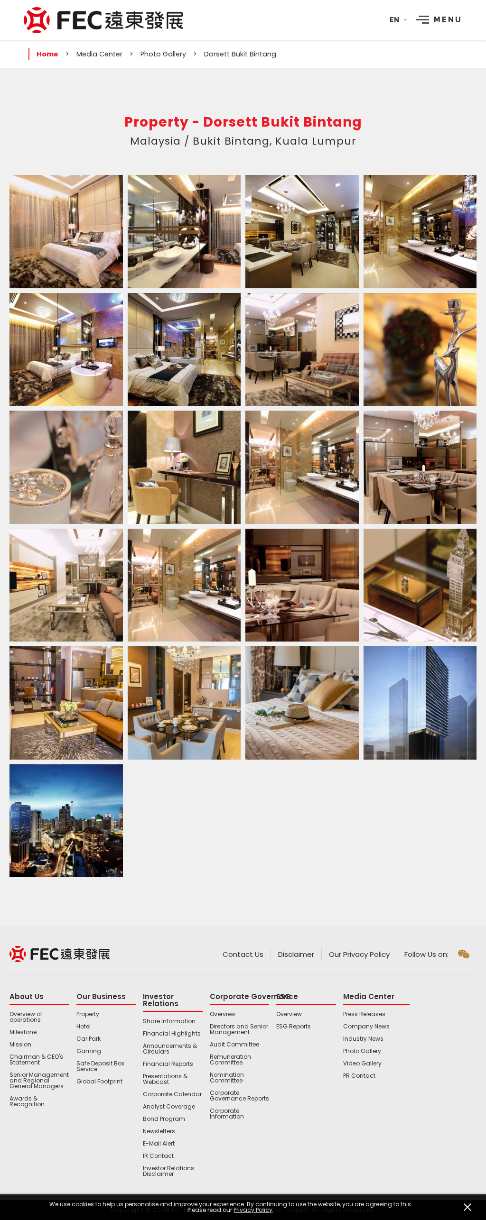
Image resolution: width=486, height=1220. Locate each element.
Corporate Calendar (172, 1094)
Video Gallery (362, 1063)
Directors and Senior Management (239, 1029)
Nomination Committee (227, 1077)
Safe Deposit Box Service (100, 1066)
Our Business (101, 996)
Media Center (99, 54)
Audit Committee (234, 1044)
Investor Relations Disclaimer (168, 1171)
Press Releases (364, 1014)
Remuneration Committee (230, 1059)
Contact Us (243, 954)
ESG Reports (293, 1026)
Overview (222, 1014)
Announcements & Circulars (170, 1049)
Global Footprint (99, 1081)
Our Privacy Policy (359, 954)
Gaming (88, 1051)
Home (47, 54)
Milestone (23, 1032)
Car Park (88, 1039)
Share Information (169, 1021)
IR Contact (158, 1156)
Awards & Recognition (27, 1101)
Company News (366, 1026)
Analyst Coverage (169, 1107)
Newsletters (159, 1131)
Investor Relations (160, 1000)
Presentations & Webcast (165, 1079)
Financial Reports (168, 1064)
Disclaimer (296, 954)
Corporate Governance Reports (239, 1095)
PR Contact (359, 1076)
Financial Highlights (172, 1034)
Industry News (363, 1039)
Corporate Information (227, 1113)
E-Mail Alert (159, 1144)
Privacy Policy (253, 1210)
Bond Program (164, 1119)
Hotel (83, 1026)
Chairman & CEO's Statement (36, 1059)
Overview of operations (25, 1017)
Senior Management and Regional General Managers (39, 1080)
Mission (20, 1044)
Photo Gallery (163, 54)
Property (87, 1014)
